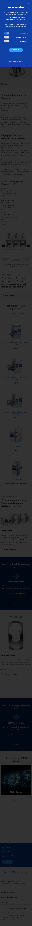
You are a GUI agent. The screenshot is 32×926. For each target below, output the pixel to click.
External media (21, 37)
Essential (23, 33)
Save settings (16, 56)
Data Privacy (12, 61)
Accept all (16, 50)
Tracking (23, 41)
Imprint (21, 61)
